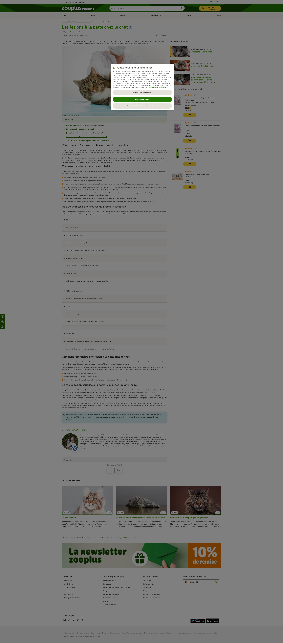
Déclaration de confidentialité (158, 87)
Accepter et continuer (142, 99)
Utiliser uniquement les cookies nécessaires (142, 106)
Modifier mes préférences (142, 93)
